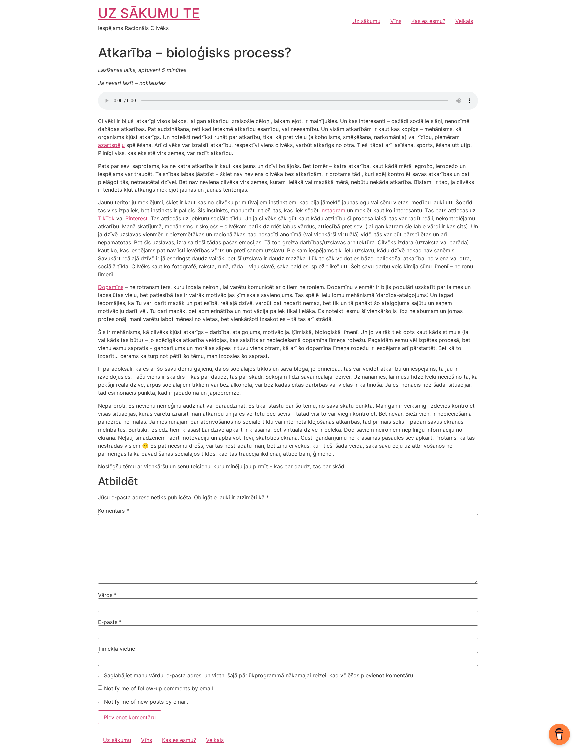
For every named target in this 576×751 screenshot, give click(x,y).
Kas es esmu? (428, 21)
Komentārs (113, 510)
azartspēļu (111, 145)
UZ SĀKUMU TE (149, 13)
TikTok (106, 218)
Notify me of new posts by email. (146, 701)
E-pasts (110, 622)
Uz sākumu (366, 21)
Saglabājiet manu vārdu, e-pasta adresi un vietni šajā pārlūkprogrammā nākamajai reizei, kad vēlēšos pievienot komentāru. (259, 675)
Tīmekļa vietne (116, 648)
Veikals (464, 21)
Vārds (107, 595)
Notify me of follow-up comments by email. (159, 688)
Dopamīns (110, 287)
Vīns (395, 21)
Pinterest (136, 218)
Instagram (332, 210)
